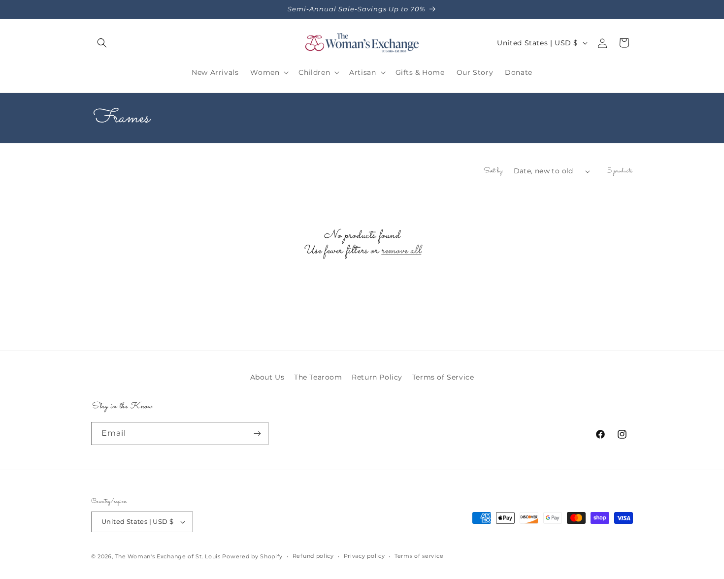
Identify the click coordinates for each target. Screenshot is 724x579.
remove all (401, 250)
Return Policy (377, 377)
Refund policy (313, 555)
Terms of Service (443, 377)
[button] (102, 43)
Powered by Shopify (252, 556)
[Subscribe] (257, 433)
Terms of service (419, 555)
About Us (267, 377)
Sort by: (493, 171)
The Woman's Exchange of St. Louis (168, 556)
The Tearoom (318, 377)
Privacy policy (364, 555)
